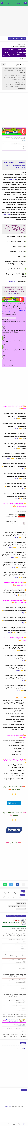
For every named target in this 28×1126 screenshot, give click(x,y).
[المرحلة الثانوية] (25, 1109)
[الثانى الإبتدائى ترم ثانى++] (13, 1114)
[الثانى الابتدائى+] (18, 1114)
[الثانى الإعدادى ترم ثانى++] (13, 1111)
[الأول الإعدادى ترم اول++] (23, 1111)
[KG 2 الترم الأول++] (10, 1118)
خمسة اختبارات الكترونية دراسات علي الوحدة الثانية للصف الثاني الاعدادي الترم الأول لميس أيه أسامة (14, 995)
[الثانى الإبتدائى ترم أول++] (15, 1114)
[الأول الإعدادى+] (25, 1111)
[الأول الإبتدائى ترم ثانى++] (20, 1114)
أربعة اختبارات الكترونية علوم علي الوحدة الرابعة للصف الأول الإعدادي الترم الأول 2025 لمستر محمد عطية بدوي (11, 515)
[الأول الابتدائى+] (25, 1114)
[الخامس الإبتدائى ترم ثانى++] (15, 1116)
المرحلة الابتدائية (20, 909)
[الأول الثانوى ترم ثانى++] (18, 1109)
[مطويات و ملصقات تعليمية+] (15, 1120)
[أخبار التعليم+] (3, 1118)
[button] (17, 884)
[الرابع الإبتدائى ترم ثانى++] (23, 1116)
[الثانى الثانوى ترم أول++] (13, 1109)
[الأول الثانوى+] (23, 1109)
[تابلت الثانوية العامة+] (20, 1120)
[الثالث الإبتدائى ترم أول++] (8, 1114)
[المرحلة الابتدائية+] (25, 1118)
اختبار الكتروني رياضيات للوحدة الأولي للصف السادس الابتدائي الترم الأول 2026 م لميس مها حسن (14, 934)
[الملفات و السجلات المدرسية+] (13, 1120)
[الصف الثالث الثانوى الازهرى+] (3, 1116)
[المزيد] (5, 1118)
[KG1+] (20, 1118)
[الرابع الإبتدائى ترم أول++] (25, 1116)
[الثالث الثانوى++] (5, 1109)
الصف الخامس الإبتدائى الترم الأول (17, 46)
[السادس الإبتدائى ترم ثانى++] (8, 1116)
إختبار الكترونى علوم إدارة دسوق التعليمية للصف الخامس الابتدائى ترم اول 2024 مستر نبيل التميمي (14, 70)
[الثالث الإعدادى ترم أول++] (8, 1111)
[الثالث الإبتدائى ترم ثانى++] (5, 1114)
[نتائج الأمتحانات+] (8, 1120)
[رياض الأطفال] (23, 1118)
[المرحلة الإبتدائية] (3, 1111)
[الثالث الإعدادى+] (10, 1111)
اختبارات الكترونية (21, 44)
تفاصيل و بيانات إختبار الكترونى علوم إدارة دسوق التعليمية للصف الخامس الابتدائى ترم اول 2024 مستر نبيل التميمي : (14, 77)
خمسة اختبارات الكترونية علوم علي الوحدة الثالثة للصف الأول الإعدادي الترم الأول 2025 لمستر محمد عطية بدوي (11, 522)
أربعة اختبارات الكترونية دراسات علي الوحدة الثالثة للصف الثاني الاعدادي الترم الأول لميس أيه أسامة (14, 975)
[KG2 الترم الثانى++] (8, 1118)
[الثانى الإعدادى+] (18, 1111)
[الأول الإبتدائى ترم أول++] (23, 1114)
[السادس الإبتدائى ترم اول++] (10, 1116)
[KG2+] (13, 1118)
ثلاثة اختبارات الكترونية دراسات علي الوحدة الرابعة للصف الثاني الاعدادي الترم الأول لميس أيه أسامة (14, 955)
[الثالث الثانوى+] (8, 1109)
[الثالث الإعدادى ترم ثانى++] (5, 1111)
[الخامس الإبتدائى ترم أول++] (18, 1116)
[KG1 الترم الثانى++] (15, 1118)
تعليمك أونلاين (14, 3)
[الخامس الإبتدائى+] (20, 1116)
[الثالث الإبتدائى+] (10, 1114)
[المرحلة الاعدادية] (3, 1109)
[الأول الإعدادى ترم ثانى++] (20, 1111)
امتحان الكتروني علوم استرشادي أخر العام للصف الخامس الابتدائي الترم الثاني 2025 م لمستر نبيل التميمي (14, 1035)
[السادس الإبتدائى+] (13, 1116)
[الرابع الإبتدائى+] (3, 1114)
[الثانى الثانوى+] (15, 1109)
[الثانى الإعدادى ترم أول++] (15, 1111)
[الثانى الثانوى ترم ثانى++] (10, 1109)
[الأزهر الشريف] (5, 1116)
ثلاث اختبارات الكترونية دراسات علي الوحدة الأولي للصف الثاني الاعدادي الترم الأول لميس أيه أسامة (14, 1015)
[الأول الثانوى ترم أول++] (20, 1109)
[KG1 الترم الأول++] (18, 1118)
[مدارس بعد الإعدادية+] (10, 1120)
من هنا (15, 419)
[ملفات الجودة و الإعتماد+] (18, 1120)
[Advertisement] (14, 21)
